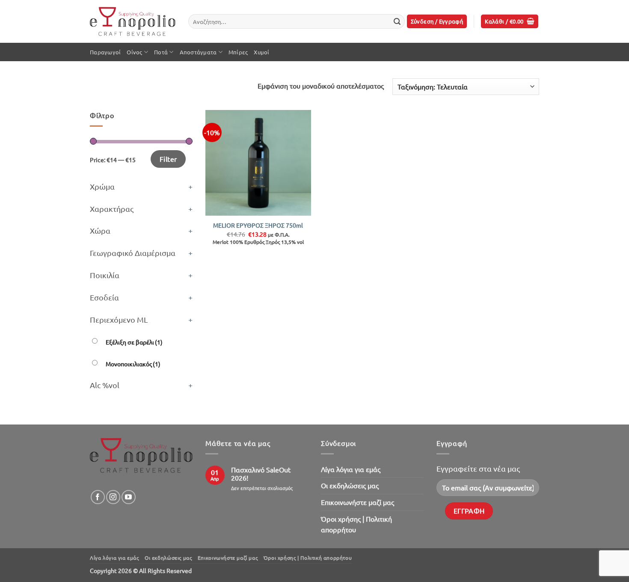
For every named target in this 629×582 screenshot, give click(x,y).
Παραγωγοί (105, 52)
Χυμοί (261, 52)
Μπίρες (238, 52)
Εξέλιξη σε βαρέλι (134, 342)
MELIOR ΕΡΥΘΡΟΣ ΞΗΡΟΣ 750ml (258, 225)
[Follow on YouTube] (129, 497)
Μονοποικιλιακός (133, 364)
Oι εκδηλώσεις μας (350, 485)
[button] (437, 22)
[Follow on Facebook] (98, 497)
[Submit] (397, 21)
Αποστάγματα (198, 52)
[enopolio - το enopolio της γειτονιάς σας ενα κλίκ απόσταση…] (132, 21)
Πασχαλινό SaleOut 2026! (261, 474)
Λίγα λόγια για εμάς (350, 469)
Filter (168, 158)
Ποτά (161, 52)
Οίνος (134, 52)
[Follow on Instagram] (113, 497)
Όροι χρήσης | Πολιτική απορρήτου (356, 524)
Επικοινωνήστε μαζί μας (357, 502)
